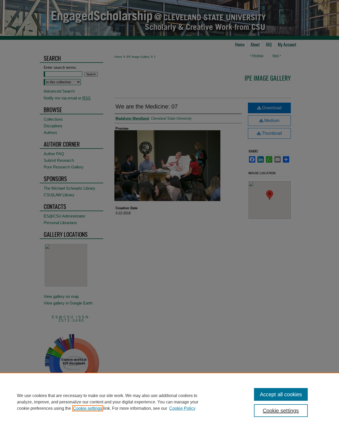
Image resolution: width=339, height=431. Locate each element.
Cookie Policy (182, 408)
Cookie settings (87, 408)
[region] (169, 402)
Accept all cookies (281, 394)
